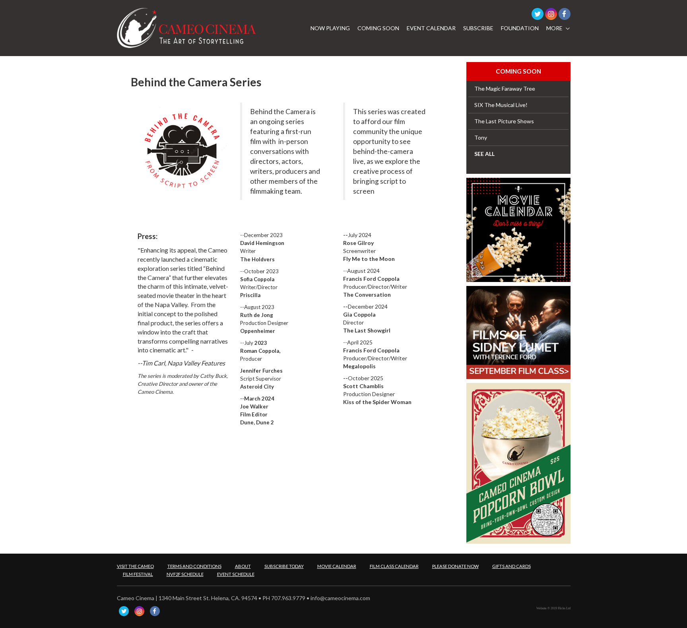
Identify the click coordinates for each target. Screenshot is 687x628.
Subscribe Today (284, 566)
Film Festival (138, 574)
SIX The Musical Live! (501, 104)
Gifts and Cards (511, 566)
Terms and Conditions (194, 566)
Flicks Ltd (564, 608)
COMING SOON (378, 28)
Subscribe (478, 28)
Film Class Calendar (394, 566)
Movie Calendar (336, 566)
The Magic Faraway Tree (504, 88)
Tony (480, 137)
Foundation (520, 28)
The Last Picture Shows (504, 121)
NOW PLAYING (330, 28)
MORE (554, 28)
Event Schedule (235, 574)
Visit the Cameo (135, 566)
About (243, 566)
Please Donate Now (455, 566)
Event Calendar (431, 28)
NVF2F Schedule (185, 574)
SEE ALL (484, 153)
